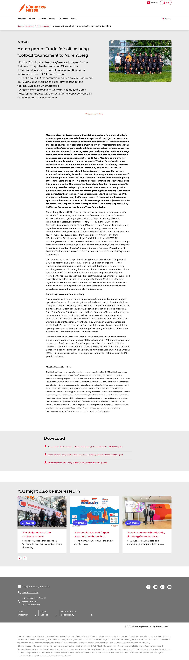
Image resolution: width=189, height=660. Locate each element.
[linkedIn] (162, 587)
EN (166, 2)
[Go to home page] (35, 8)
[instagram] (155, 587)
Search (167, 19)
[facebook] (148, 587)
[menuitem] (23, 19)
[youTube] (169, 587)
